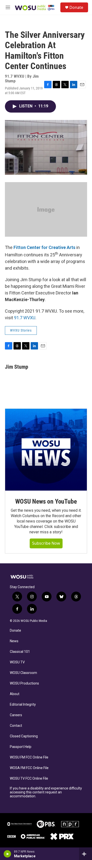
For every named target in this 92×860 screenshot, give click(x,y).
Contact (16, 726)
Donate (76, 7)
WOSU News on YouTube (46, 501)
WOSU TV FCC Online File (29, 778)
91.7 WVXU (24, 317)
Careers (16, 715)
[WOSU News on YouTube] (46, 450)
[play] (7, 853)
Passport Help (20, 747)
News (14, 641)
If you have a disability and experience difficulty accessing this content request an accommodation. (46, 792)
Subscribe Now (46, 543)
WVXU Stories (21, 330)
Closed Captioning (24, 736)
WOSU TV (17, 662)
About (14, 694)
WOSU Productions (24, 683)
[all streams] (85, 854)
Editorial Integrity (23, 704)
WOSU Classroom (23, 673)
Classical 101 (20, 652)
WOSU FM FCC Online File (29, 757)
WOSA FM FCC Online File (29, 768)
